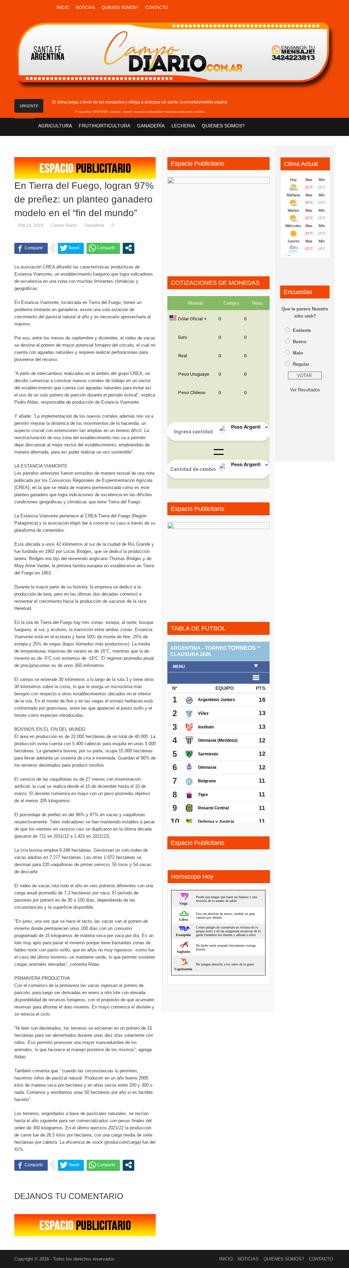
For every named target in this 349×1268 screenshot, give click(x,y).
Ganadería (94, 225)
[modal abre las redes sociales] (128, 248)
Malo (298, 353)
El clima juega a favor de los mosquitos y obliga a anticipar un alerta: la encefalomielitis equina (139, 102)
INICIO (63, 7)
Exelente (302, 330)
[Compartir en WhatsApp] (103, 248)
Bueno (299, 341)
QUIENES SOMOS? (120, 7)
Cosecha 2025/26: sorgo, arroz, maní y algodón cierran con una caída (139, 112)
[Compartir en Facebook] (31, 248)
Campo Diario (64, 225)
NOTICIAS (85, 7)
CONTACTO (156, 7)
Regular (301, 364)
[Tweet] (71, 248)
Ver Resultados (305, 389)
